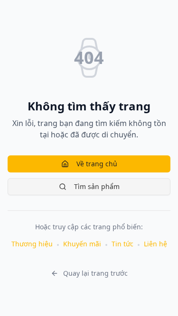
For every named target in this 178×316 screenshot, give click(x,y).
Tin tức (122, 243)
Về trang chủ (96, 163)
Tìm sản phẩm (97, 186)
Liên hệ (155, 243)
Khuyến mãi (82, 243)
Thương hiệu (32, 243)
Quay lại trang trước (95, 273)
